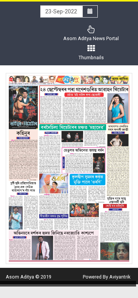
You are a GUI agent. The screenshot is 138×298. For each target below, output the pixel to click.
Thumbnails (91, 57)
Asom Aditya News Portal (91, 38)
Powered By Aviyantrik (106, 277)
